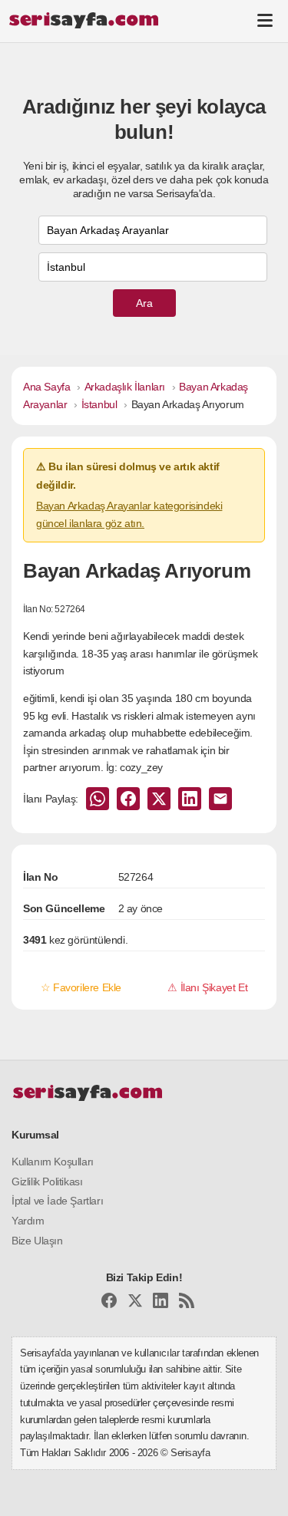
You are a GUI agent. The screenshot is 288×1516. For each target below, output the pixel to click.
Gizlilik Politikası (47, 1181)
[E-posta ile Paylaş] (220, 798)
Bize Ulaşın (37, 1240)
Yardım (28, 1220)
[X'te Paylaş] (158, 798)
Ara (144, 303)
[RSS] (186, 1303)
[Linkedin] (160, 1303)
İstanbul (99, 404)
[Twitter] (135, 1303)
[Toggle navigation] (265, 20)
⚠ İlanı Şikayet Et (207, 987)
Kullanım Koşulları (53, 1161)
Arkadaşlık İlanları (124, 387)
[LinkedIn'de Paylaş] (189, 798)
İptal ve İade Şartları (57, 1201)
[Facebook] (109, 1303)
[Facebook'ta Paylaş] (128, 798)
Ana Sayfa (46, 387)
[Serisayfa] (83, 20)
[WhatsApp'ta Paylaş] (97, 798)
